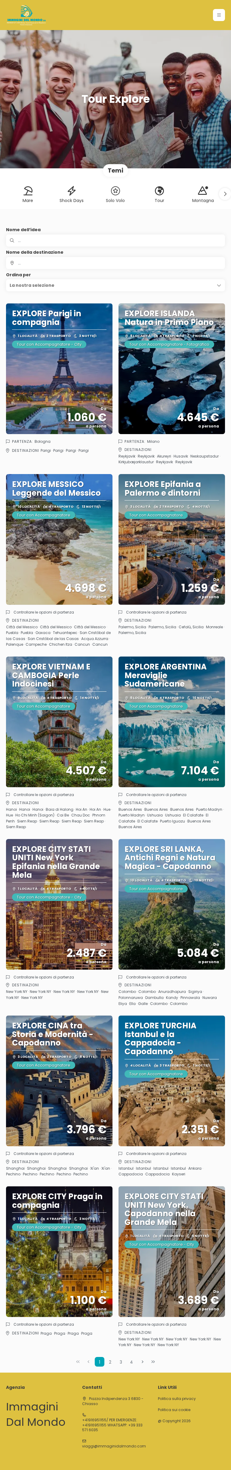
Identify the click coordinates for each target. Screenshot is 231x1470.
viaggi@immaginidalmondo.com (114, 1446)
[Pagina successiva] (142, 1362)
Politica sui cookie (174, 1409)
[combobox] (115, 263)
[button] (219, 15)
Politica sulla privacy (177, 1398)
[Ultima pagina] (153, 1362)
